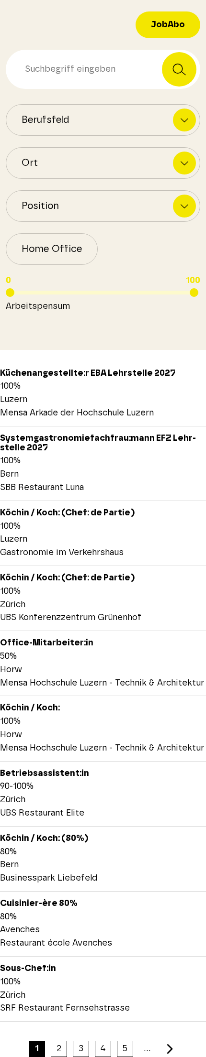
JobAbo (168, 25)
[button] (52, 249)
